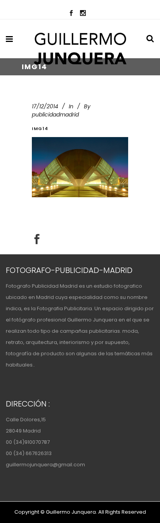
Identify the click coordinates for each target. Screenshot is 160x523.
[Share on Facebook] (37, 239)
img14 (40, 128)
